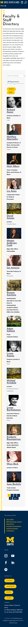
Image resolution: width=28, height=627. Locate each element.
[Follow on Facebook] (7, 563)
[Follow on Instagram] (7, 556)
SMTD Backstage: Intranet (14, 522)
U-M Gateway (10, 531)
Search (11, 89)
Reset (11, 92)
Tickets (9, 598)
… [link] (18, 495)
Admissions (10, 586)
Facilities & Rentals (12, 528)
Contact (9, 580)
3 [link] (15, 495)
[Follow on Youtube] (14, 556)
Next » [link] (16, 498)
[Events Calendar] (22, 2)
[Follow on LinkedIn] (14, 563)
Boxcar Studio (13, 622)
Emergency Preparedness (13, 526)
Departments (10, 524)
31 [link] (10, 498)
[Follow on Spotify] (7, 569)
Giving (9, 592)
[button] (15, 82)
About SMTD (10, 519)
